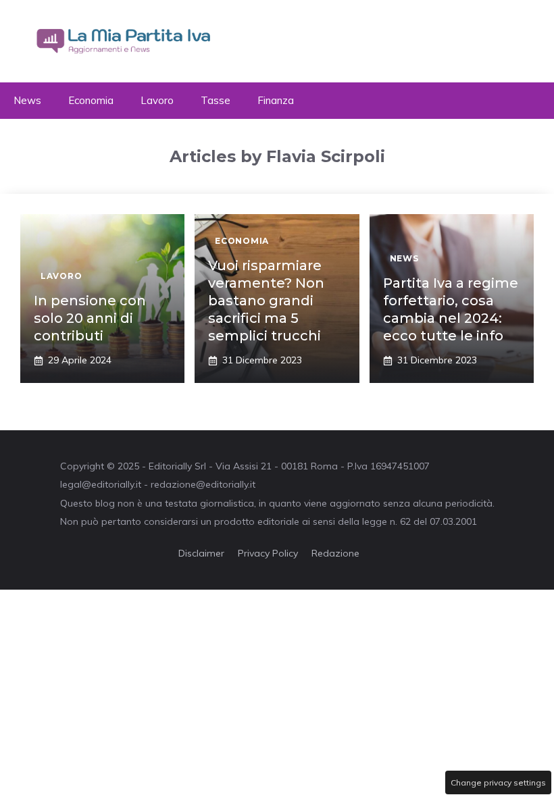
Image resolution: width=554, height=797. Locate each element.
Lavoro (157, 100)
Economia (91, 100)
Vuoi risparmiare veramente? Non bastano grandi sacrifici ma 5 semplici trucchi (266, 300)
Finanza (275, 100)
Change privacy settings (498, 782)
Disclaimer (201, 553)
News (27, 100)
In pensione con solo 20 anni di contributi (90, 318)
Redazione (335, 553)
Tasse (215, 100)
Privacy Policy (268, 553)
